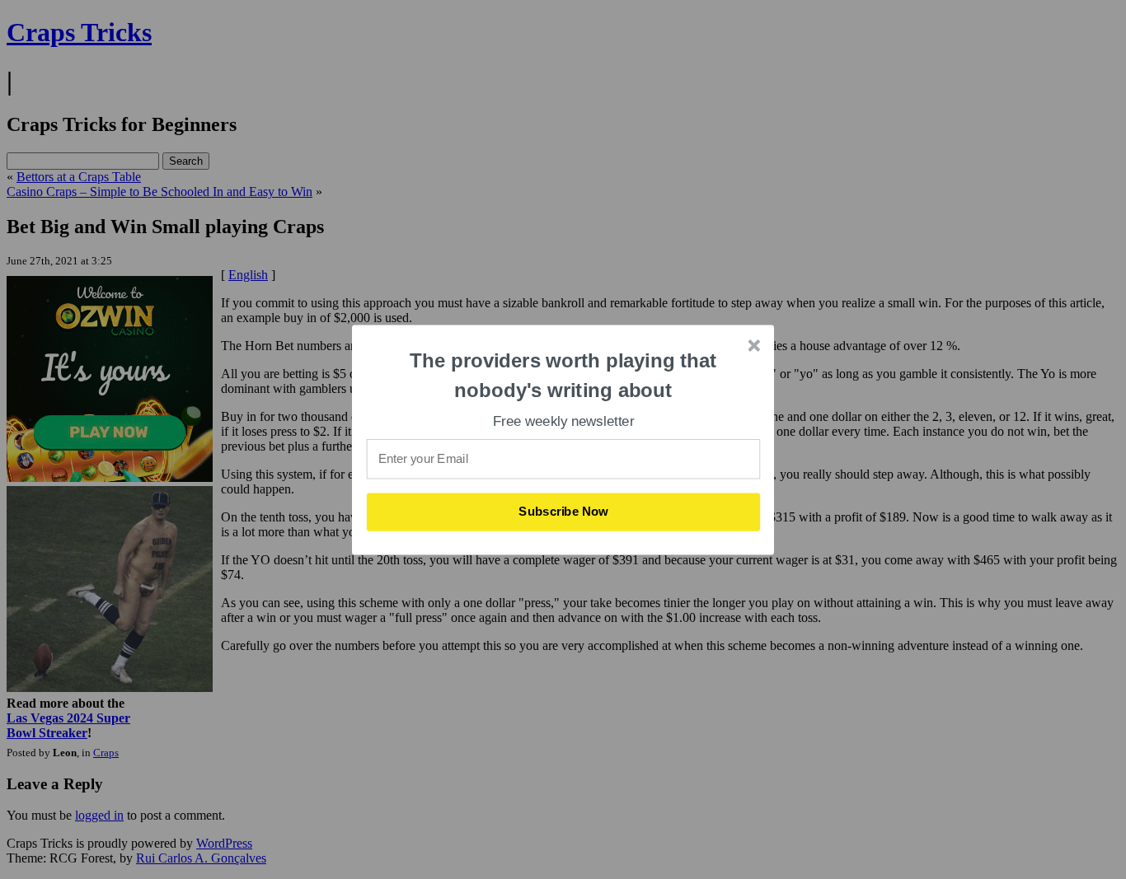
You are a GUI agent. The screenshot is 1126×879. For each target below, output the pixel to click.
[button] (564, 375)
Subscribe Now (563, 511)
